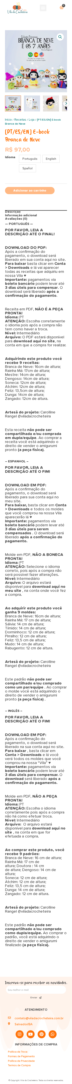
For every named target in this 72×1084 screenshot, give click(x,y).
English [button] (51, 158)
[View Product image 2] (32, 103)
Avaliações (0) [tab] (16, 218)
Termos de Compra (19, 1065)
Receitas (20, 119)
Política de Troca (17, 1052)
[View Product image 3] (51, 103)
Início (8, 119)
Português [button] (29, 158)
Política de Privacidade (21, 1061)
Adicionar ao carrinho (29, 190)
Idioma (10, 157)
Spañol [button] (27, 168)
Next (66, 103)
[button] (43, 8)
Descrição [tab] (13, 211)
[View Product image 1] (13, 103)
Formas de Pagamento (21, 1056)
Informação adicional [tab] (21, 215)
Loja (31, 119)
